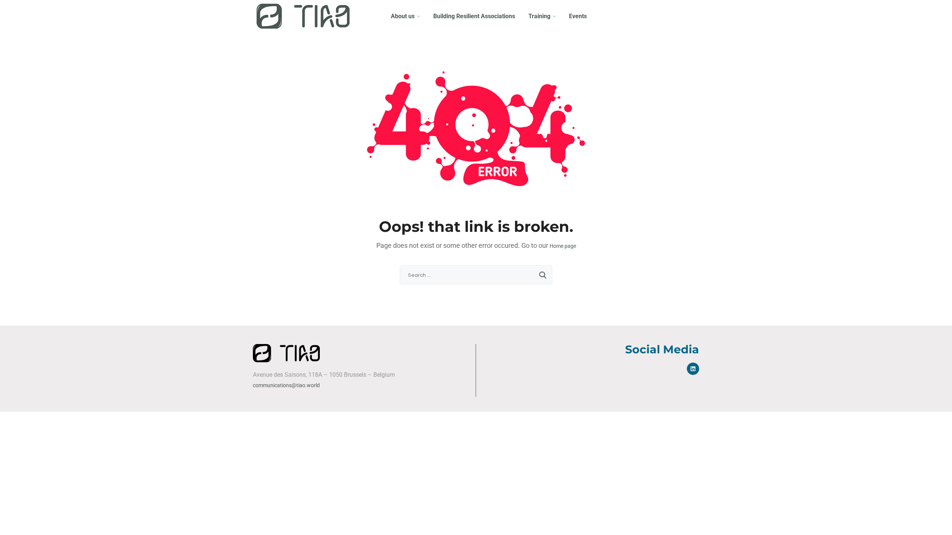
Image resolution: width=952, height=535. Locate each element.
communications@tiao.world (286, 385)
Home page (563, 246)
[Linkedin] (693, 369)
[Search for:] (476, 274)
